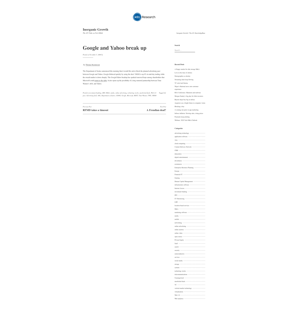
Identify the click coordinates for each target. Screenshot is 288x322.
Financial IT (178, 174)
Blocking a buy (179, 106)
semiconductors (179, 254)
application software (181, 136)
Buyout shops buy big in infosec (185, 99)
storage (177, 264)
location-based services (182, 205)
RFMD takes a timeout (95, 109)
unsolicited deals (145, 93)
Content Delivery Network (183, 147)
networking (178, 223)
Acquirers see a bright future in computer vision (190, 103)
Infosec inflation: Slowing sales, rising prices (189, 113)
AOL (99, 95)
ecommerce (178, 164)
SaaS (176, 243)
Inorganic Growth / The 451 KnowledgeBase (191, 33)
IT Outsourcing (179, 199)
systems (177, 267)
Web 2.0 (153, 93)
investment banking (95, 93)
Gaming (177, 178)
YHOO (154, 95)
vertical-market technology (183, 288)
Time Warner (143, 95)
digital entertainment (181, 157)
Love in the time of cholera (183, 73)
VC (176, 285)
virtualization (179, 292)
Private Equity (179, 240)
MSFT (136, 95)
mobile (177, 219)
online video (178, 233)
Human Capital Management (184, 181)
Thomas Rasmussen (93, 64)
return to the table (100, 80)
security (177, 250)
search (177, 247)
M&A (108, 93)
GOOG (118, 95)
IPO (176, 195)
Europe (177, 171)
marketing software (181, 212)
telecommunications (181, 274)
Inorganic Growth (95, 29)
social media (178, 261)
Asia (176, 140)
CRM (176, 150)
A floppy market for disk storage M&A (187, 69)
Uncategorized (179, 278)
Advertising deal (91, 95)
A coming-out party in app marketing (186, 110)
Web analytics (179, 298)
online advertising (121, 93)
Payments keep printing (182, 117)
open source (178, 236)
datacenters (178, 154)
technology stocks (133, 93)
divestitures (178, 161)
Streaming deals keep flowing (184, 79)
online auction (179, 229)
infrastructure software (182, 185)
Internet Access (179, 188)
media (112, 93)
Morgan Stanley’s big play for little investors (189, 96)
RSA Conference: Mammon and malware (188, 93)
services (177, 257)
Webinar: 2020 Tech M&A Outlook (186, 120)
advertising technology (182, 133)
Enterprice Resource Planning (184, 167)
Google (124, 95)
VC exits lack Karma (181, 83)
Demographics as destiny (182, 76)
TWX (149, 95)
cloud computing (180, 143)
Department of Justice (108, 95)
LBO (103, 93)
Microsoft (130, 95)
